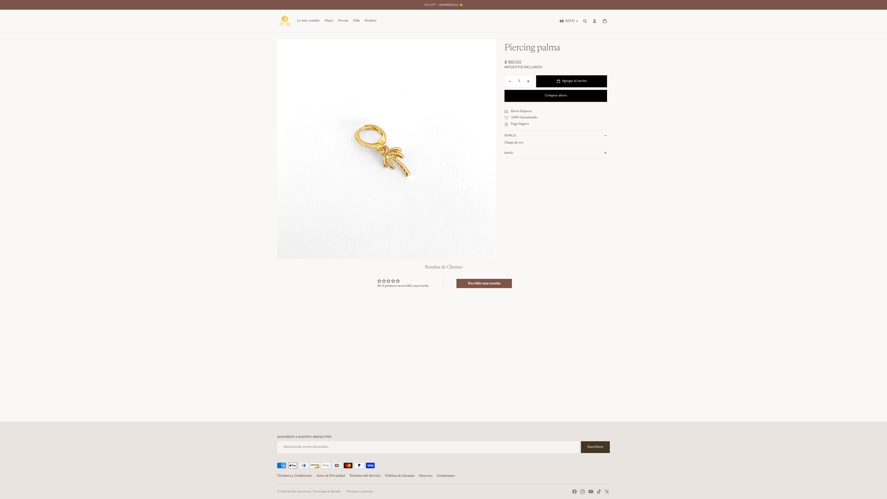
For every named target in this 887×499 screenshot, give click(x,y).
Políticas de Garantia (400, 476)
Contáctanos (446, 476)
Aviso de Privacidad (330, 476)
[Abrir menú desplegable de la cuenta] (594, 21)
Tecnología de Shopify (326, 491)
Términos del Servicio (365, 476)
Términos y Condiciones (294, 476)
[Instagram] (582, 491)
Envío (508, 153)
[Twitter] (607, 491)
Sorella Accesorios (299, 491)
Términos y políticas (359, 491)
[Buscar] (585, 21)
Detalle (510, 135)
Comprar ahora (556, 95)
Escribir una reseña (484, 283)
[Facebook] (574, 491)
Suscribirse (595, 447)
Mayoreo (425, 476)
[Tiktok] (599, 491)
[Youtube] (591, 491)
